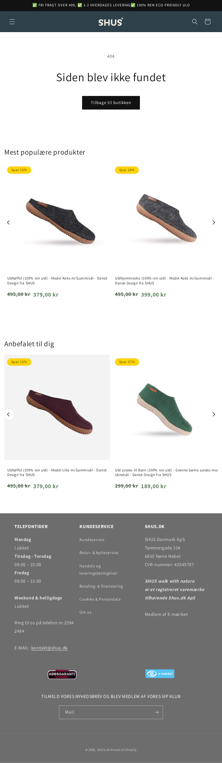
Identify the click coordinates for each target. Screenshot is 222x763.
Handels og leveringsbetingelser (98, 569)
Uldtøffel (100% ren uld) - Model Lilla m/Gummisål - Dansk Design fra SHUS (57, 472)
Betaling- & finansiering (101, 586)
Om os (85, 612)
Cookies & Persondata (100, 599)
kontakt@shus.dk (49, 648)
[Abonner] (156, 712)
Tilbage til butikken (111, 102)
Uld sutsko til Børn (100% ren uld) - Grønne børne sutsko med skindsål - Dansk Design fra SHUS (167, 472)
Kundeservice (91, 539)
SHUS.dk (103, 750)
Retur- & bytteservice (99, 552)
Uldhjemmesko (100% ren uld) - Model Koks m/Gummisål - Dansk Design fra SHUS (164, 281)
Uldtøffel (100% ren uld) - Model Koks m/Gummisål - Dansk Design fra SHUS (57, 281)
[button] (12, 21)
